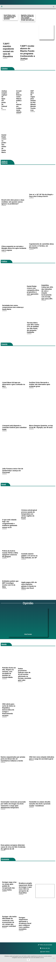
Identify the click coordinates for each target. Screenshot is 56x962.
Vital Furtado (28, 634)
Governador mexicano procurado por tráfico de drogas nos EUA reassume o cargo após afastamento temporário (13, 805)
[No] (53, 958)
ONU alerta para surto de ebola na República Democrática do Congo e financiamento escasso (8, 709)
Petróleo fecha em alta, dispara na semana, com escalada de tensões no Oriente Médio (9, 672)
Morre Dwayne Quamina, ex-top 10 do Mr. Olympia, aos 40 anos (41, 426)
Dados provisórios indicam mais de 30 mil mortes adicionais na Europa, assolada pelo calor (24, 674)
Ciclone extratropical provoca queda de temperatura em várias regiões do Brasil (29, 514)
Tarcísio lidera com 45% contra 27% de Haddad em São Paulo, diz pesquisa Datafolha (33, 327)
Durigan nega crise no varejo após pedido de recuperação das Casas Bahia (9, 886)
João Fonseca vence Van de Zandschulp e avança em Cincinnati (12, 470)
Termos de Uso (46, 948)
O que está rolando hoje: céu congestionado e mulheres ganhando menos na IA (9, 523)
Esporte (4, 344)
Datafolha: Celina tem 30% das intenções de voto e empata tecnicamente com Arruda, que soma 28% (27, 17)
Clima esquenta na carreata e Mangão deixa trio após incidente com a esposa (13, 248)
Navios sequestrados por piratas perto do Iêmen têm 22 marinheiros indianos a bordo (13, 759)
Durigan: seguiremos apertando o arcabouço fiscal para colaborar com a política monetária (25, 923)
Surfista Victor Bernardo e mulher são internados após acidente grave (39, 384)
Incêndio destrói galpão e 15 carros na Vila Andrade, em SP (29, 556)
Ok (28, 959)
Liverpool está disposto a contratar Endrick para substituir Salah (14, 427)
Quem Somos (46, 951)
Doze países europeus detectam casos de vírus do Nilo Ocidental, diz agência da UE (13, 847)
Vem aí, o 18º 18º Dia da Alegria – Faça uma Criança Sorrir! (41, 195)
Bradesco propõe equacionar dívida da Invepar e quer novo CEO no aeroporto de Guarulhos (25, 888)
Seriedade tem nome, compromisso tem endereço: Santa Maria (13, 307)
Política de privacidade (46, 944)
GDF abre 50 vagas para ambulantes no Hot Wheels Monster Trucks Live (34, 100)
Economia (5, 859)
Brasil (3, 484)
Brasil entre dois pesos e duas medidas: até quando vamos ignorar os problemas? (12, 202)
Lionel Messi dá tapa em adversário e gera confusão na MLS (13, 384)
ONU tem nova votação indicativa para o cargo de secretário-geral (41, 758)
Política (4, 261)
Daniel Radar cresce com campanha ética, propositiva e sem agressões (10, 16)
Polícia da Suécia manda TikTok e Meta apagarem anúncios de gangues (10, 553)
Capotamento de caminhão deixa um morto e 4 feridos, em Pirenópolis (41, 246)
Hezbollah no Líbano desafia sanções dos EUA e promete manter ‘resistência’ (39, 804)
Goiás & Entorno (4, 162)
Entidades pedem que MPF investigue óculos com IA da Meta (10, 584)
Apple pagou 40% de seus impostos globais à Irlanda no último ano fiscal (29, 585)
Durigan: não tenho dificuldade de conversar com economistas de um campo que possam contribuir (9, 921)
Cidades (4, 68)
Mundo (4, 644)
